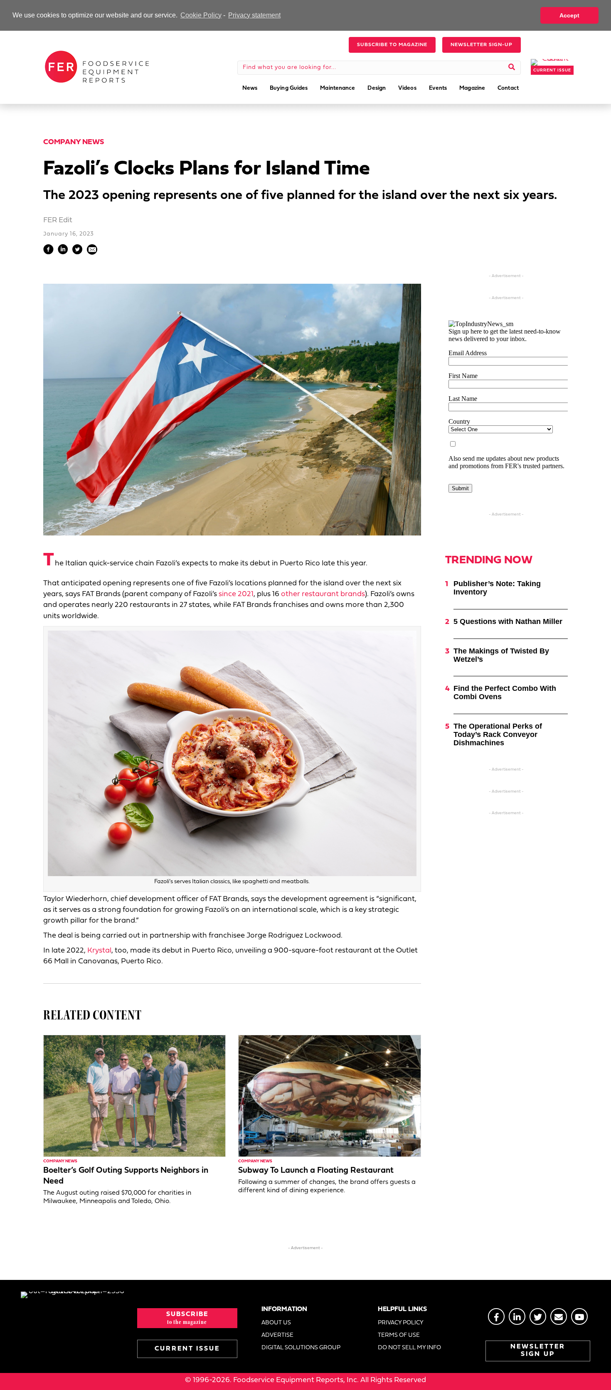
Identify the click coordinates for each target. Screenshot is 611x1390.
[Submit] (511, 67)
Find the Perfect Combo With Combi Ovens (504, 692)
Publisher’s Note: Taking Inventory (497, 588)
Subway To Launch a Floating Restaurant (316, 1171)
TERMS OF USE (399, 1335)
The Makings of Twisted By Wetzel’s (501, 655)
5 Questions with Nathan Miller (507, 621)
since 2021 (236, 594)
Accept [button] (569, 15)
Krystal (99, 951)
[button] (392, 45)
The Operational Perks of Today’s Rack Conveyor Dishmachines (497, 734)
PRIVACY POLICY (401, 1323)
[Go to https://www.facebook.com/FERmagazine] (496, 1316)
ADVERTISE (277, 1335)
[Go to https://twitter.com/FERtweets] (538, 1316)
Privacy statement (254, 15)
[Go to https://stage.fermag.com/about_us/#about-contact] (558, 1316)
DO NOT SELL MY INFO (409, 1348)
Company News (73, 142)
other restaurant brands (323, 594)
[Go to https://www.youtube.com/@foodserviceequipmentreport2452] (579, 1316)
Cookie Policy (201, 15)
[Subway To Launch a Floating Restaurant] (329, 1096)
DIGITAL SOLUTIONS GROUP (300, 1348)
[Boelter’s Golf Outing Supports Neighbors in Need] (134, 1096)
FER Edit (57, 220)
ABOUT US (276, 1323)
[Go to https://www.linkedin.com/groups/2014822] (517, 1316)
